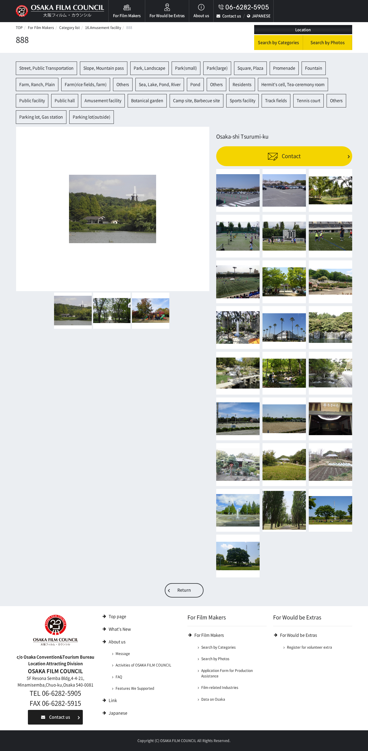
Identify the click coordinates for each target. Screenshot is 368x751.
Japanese (118, 713)
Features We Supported (135, 688)
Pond (195, 84)
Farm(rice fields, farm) (86, 84)
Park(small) (186, 68)
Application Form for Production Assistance (227, 673)
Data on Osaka (213, 699)
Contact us (231, 16)
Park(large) (217, 68)
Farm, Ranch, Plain (37, 84)
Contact (291, 156)
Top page (117, 616)
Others (122, 84)
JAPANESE (261, 16)
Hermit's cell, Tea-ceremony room (293, 84)
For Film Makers (127, 16)
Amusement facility (103, 101)
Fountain (313, 68)
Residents (242, 84)
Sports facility (242, 101)
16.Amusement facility (103, 27)
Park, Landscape (149, 68)
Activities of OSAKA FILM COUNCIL (143, 665)
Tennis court (308, 101)
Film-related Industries (219, 687)
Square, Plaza (250, 68)
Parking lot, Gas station (41, 117)
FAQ (119, 677)
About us (201, 16)
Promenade (284, 68)
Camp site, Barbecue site (196, 101)
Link (113, 700)
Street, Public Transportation (46, 68)
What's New (120, 629)
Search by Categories (278, 43)
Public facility (32, 101)
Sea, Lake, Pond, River (160, 84)
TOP (19, 27)
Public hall (65, 101)
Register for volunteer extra (309, 647)
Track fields (276, 101)
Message (123, 653)
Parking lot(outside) (91, 117)
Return (184, 590)
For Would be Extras (167, 16)
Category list (69, 27)
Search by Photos (327, 43)
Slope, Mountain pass (103, 68)
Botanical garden (147, 101)
